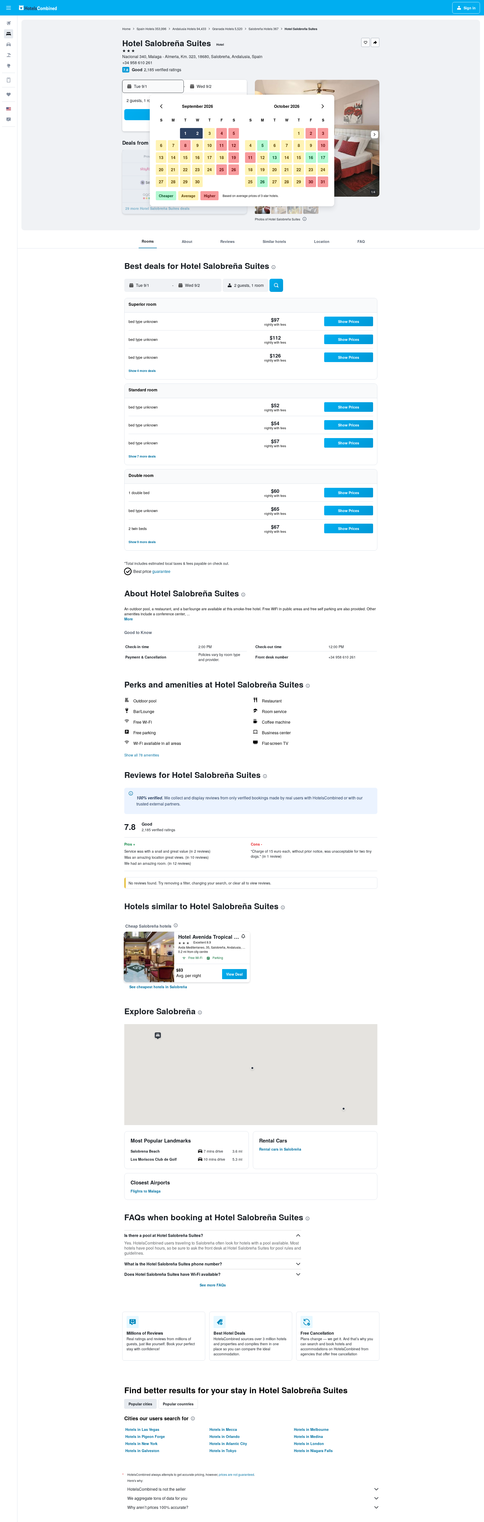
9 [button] (197, 145)
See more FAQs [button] (213, 1284)
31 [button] (323, 182)
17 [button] (209, 157)
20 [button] (161, 169)
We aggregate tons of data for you (157, 1498)
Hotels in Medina (308, 1436)
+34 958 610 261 (137, 62)
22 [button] (185, 169)
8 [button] (185, 145)
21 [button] (173, 169)
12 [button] (233, 145)
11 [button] (221, 145)
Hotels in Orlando (224, 1436)
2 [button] (197, 133)
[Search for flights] (8, 23)
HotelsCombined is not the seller (156, 1489)
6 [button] (161, 145)
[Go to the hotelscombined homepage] (37, 7)
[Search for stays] (8, 34)
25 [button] (221, 169)
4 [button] (222, 133)
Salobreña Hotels (261, 29)
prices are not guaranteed (236, 1474)
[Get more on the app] (8, 80)
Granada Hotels (223, 29)
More (128, 618)
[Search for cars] (8, 44)
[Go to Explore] (8, 66)
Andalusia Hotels (184, 29)
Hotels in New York (141, 1443)
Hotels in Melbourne (311, 1429)
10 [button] (209, 145)
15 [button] (185, 157)
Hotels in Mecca (223, 1429)
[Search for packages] (8, 55)
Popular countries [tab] (178, 1403)
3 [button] (209, 133)
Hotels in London (309, 1443)
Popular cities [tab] (140, 1403)
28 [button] (173, 182)
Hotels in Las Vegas (142, 1429)
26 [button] (233, 169)
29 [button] (185, 182)
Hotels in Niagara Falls (313, 1450)
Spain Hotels (145, 29)
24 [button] (209, 169)
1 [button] (185, 133)
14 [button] (173, 157)
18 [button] (221, 157)
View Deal (234, 974)
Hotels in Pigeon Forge (145, 1436)
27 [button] (161, 182)
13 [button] (161, 157)
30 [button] (197, 182)
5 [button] (234, 133)
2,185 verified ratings (162, 69)
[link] (158, 987)
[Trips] (8, 94)
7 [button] (173, 145)
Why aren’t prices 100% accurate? (157, 1507)
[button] (8, 7)
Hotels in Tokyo (222, 1450)
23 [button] (197, 169)
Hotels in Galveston (142, 1450)
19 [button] (233, 157)
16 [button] (197, 157)
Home (126, 29)
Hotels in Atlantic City (228, 1443)
